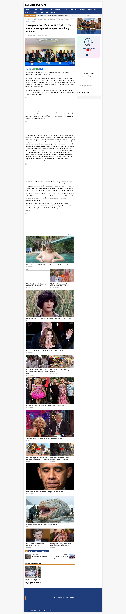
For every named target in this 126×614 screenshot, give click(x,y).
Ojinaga (57, 9)
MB (42, 12)
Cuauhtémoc (73, 9)
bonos (30, 551)
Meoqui (35, 9)
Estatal (27, 12)
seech (36, 551)
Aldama (82, 9)
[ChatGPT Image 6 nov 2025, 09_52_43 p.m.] (89, 33)
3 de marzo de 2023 (31, 35)
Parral (65, 9)
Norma (39, 35)
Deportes (35, 12)
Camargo (49, 9)
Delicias (27, 9)
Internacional (92, 9)
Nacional (54, 12)
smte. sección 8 (44, 551)
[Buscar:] (93, 15)
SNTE (47, 12)
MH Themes (51, 610)
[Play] (87, 55)
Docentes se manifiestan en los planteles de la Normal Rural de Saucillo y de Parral (33, 582)
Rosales (42, 9)
